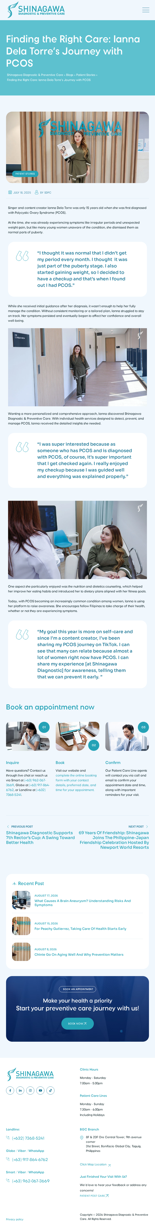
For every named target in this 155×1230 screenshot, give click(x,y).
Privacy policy (14, 1219)
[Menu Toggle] (145, 10)
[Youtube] (40, 1090)
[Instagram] (30, 1090)
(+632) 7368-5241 (28, 1138)
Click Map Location (93, 1164)
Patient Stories (25, 174)
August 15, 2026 (46, 923)
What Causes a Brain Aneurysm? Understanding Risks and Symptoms (83, 903)
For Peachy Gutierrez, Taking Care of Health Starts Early (80, 929)
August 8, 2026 (46, 949)
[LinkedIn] (20, 1090)
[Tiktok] (50, 1090)
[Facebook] (10, 1090)
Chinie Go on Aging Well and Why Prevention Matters (79, 955)
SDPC (47, 192)
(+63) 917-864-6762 (30, 1160)
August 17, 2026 (46, 895)
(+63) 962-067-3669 (31, 1181)
